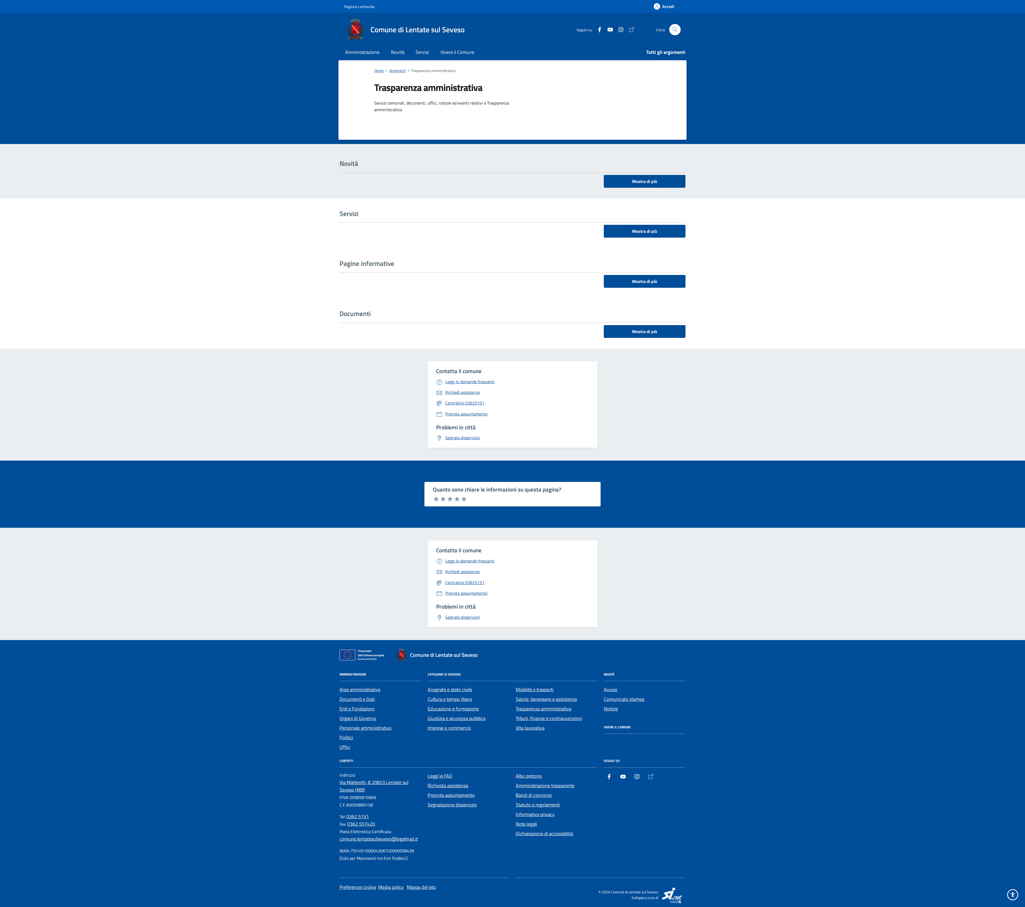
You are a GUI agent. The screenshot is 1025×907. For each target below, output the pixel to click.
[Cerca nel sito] (675, 29)
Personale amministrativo (366, 728)
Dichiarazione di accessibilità (544, 833)
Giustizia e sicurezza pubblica (457, 718)
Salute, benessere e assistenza (546, 699)
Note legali (526, 824)
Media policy (391, 887)
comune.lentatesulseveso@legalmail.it (379, 838)
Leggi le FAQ (440, 776)
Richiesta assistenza (448, 785)
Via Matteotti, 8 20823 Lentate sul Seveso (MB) (374, 786)
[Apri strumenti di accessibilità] (1012, 894)
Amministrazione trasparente (545, 785)
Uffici (345, 747)
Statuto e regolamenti (538, 804)
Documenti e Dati (357, 699)
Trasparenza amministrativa (543, 708)
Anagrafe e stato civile (450, 689)
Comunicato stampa (624, 699)
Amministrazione (362, 52)
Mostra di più (644, 181)
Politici (346, 737)
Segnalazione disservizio (452, 804)
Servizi (422, 52)
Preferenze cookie (358, 887)
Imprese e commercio (449, 728)
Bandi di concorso (534, 795)
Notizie (611, 708)
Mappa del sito (421, 887)
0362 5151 (357, 816)
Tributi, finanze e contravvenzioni (549, 718)
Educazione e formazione (453, 708)
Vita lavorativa (530, 728)
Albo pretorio (529, 776)
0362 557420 (361, 824)
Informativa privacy (535, 814)
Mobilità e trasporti (535, 689)
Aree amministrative (360, 689)
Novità (397, 52)
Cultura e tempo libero (450, 699)
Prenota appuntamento (451, 795)
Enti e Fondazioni (357, 708)
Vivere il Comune (457, 52)
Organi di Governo (358, 718)
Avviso (610, 689)
